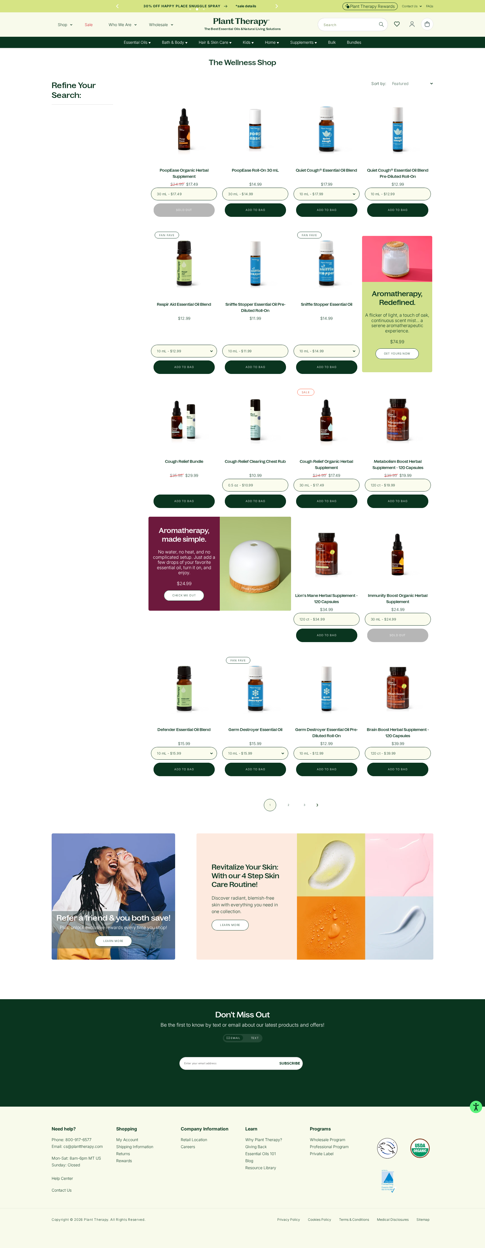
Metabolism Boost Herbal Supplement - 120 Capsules (397, 464)
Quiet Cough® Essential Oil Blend (326, 170)
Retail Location (194, 1139)
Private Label (321, 1153)
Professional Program (329, 1146)
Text (255, 1038)
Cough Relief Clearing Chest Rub (255, 461)
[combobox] (353, 24)
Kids (247, 42)
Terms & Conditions (354, 1219)
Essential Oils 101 (260, 1153)
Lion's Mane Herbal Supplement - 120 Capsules (326, 598)
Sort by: (378, 83)
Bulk (332, 42)
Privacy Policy (288, 1219)
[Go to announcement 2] (197, 7)
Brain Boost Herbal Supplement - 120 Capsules (398, 732)
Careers (188, 1146)
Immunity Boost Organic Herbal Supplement (397, 598)
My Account (127, 1139)
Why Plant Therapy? (263, 1139)
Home (271, 42)
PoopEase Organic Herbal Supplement (184, 173)
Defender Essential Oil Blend (184, 729)
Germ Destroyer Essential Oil (255, 729)
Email (235, 1038)
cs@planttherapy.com (83, 1146)
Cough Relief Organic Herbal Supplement (326, 464)
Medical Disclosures (393, 1219)
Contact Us (62, 1190)
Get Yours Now (397, 353)
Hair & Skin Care (214, 42)
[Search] (381, 24)
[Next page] (317, 805)
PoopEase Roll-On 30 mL (255, 170)
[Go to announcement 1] (190, 7)
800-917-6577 (78, 1139)
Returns (123, 1153)
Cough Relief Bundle (184, 461)
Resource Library (260, 1167)
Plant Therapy (96, 1219)
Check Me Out (184, 595)
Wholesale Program (327, 1139)
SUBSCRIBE (289, 1063)
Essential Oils (136, 42)
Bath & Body (173, 42)
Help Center (62, 1178)
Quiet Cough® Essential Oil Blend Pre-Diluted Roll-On (397, 173)
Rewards (124, 1160)
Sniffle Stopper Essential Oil (326, 304)
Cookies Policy (319, 1219)
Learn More (113, 941)
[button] (410, 6)
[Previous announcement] (117, 6)
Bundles (354, 42)
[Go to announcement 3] (203, 7)
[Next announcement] (276, 6)
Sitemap (423, 1219)
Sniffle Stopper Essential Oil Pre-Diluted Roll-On (255, 307)
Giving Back (256, 1146)
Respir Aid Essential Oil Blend (184, 304)
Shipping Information (134, 1146)
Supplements (302, 42)
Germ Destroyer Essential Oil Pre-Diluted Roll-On (326, 732)
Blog (249, 1160)
